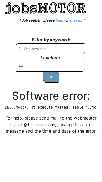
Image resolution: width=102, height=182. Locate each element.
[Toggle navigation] (12, 20)
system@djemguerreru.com (33, 125)
